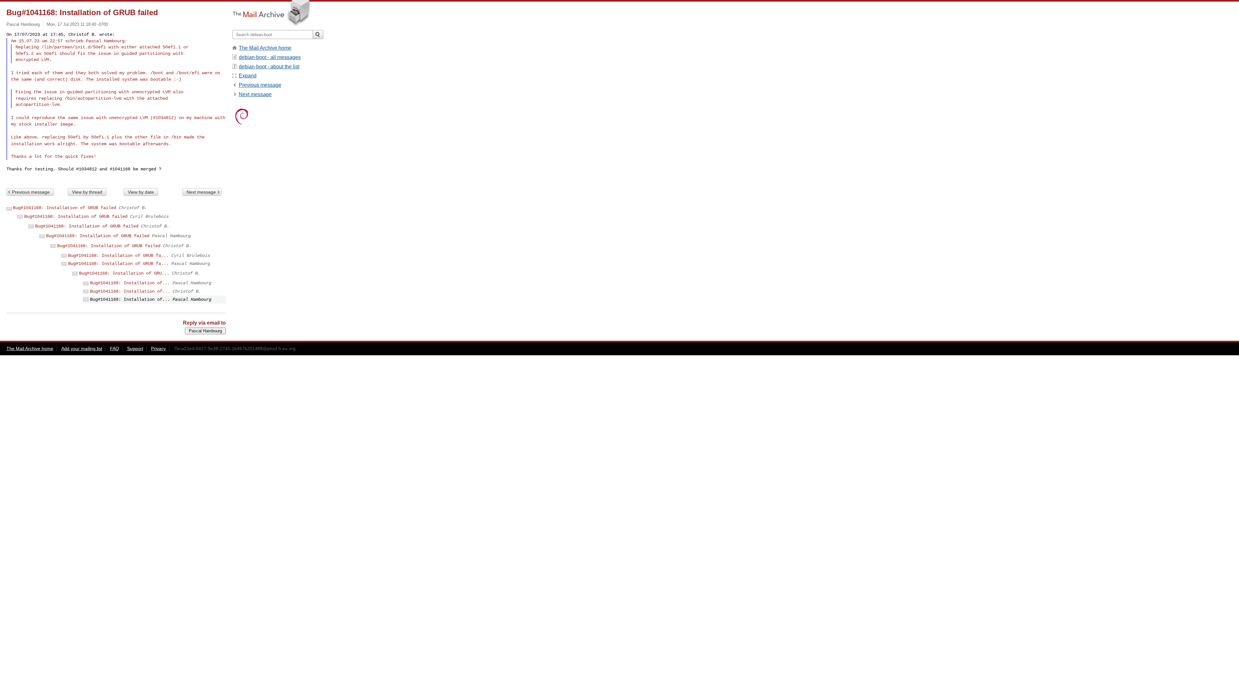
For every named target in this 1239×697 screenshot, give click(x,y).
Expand (248, 75)
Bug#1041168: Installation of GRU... (124, 273)
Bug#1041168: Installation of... (130, 283)
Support (135, 348)
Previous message (31, 192)
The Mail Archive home (265, 48)
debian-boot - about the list (269, 66)
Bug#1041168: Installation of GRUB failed (64, 207)
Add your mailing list (81, 348)
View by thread (87, 192)
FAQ (114, 348)
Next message (201, 192)
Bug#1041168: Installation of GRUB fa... (118, 255)
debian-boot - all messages (270, 57)
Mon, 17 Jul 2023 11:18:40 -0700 (77, 24)
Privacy (158, 348)
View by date (141, 192)
